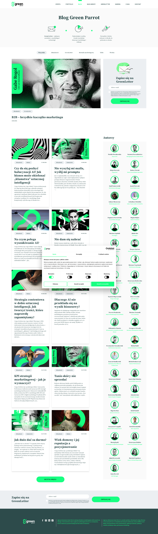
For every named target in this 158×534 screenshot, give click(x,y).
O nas (128, 4)
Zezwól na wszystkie (103, 284)
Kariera (117, 4)
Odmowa (55, 284)
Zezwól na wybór (79, 284)
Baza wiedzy (91, 4)
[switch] (69, 277)
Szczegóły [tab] (79, 254)
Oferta (57, 4)
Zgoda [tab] (54, 254)
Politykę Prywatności (114, 95)
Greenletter (105, 4)
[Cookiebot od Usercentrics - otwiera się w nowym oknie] (107, 249)
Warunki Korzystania (124, 95)
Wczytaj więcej (50, 479)
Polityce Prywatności (114, 94)
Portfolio (69, 4)
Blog (80, 4)
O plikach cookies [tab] (104, 254)
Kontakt (138, 4)
